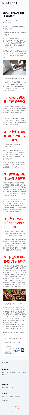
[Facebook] (2, 362)
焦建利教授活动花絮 (7, 388)
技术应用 (5, 22)
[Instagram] (7, 362)
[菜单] (26, 2)
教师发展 (9, 22)
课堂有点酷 (5, 373)
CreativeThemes (18, 409)
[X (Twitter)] (4, 362)
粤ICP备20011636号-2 (14, 411)
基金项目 (5, 375)
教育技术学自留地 (9, 2)
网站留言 (4, 397)
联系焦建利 (5, 400)
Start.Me (19, 373)
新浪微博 (13, 373)
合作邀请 (10, 397)
